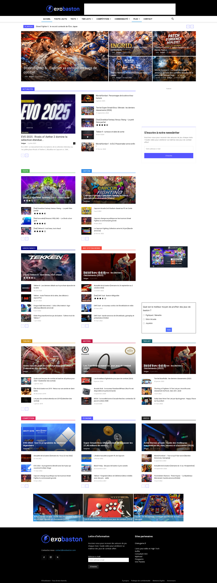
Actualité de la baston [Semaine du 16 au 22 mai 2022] (53, 456)
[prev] (188, 26)
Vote (169, 330)
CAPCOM (86, 171)
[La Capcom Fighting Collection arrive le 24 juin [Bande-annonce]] (86, 231)
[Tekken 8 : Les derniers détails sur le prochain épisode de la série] (26, 288)
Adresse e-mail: (94, 556)
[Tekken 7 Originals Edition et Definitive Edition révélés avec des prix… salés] (86, 478)
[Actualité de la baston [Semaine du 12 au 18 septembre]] (147, 468)
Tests (73, 19)
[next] (192, 26)
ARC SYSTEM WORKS (91, 248)
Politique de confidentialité (140, 581)
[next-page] (26, 155)
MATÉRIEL (87, 341)
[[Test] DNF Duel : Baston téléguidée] (86, 298)
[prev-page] (22, 155)
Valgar (23, 143)
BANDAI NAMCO (29, 248)
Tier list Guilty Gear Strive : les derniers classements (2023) (103, 274)
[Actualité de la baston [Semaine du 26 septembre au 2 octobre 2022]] (86, 288)
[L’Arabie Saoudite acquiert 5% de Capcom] (86, 458)
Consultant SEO (141, 554)
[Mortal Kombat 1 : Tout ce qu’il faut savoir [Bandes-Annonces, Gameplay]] (147, 458)
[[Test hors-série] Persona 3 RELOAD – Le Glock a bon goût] (26, 221)
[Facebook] (43, 557)
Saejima (87, 201)
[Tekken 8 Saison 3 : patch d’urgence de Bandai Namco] (174, 43)
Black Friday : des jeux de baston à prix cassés (111, 466)
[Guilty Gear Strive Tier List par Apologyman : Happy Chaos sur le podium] (147, 401)
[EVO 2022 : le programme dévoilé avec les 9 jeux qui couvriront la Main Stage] (26, 468)
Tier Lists (86, 19)
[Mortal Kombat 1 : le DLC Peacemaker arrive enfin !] (87, 147)
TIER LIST (147, 341)
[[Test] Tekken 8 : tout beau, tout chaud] (26, 231)
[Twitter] (57, 557)
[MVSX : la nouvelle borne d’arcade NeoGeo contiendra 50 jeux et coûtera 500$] (86, 401)
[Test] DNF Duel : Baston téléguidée (106, 296)
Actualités (25, 132)
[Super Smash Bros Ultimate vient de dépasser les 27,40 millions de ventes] (108, 440)
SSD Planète (140, 562)
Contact (148, 19)
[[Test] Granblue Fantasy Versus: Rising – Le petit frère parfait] (87, 122)
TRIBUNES (27, 341)
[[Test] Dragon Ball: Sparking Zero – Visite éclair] (48, 193)
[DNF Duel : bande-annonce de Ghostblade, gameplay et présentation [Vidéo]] (86, 318)
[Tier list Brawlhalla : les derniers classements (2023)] (147, 381)
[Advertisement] (130, 9)
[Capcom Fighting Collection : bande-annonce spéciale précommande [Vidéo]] (108, 193)
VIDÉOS (146, 418)
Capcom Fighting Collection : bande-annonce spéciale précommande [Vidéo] (106, 196)
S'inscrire (169, 156)
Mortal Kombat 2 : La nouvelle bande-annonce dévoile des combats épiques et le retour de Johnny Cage (79, 26)
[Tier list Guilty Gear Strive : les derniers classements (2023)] (108, 270)
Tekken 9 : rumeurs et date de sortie (110, 132)
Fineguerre (139, 559)
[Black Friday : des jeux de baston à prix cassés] (86, 468)
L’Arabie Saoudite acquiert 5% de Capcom (109, 456)
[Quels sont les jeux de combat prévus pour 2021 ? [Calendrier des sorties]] (48, 361)
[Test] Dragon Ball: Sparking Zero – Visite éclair (46, 197)
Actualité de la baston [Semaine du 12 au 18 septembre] (174, 466)
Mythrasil (138, 556)
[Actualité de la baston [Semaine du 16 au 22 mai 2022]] (26, 458)
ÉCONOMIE (87, 418)
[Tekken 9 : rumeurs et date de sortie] (87, 135)
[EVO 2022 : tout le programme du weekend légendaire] (48, 440)
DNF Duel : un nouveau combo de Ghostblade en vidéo (113, 306)
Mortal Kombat (161, 78)
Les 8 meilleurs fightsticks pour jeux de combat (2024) (113, 378)
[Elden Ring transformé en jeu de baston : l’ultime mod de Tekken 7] (26, 318)
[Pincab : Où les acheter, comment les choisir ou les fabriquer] (158, 509)
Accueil (46, 19)
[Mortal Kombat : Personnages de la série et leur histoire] (87, 98)
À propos (125, 581)
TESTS (25, 171)
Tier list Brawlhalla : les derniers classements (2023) (172, 378)
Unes (26, 76)
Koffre (137, 551)
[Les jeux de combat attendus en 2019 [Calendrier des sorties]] (26, 400)
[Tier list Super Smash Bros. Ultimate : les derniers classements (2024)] (87, 110)
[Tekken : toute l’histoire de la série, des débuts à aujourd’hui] (26, 298)
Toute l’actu (60, 19)
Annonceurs (171, 581)
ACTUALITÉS (28, 89)
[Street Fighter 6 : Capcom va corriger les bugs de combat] (64, 56)
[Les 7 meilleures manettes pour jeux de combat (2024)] (108, 363)
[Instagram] (50, 557)
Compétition (102, 19)
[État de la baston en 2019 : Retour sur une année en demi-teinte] (26, 391)
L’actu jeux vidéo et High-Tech (147, 548)
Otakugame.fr (140, 543)
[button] (173, 19)
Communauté (121, 19)
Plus (135, 19)
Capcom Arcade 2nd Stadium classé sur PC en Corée (113, 208)
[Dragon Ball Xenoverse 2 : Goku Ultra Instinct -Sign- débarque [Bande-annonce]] (26, 308)
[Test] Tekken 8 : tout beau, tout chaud (47, 228)
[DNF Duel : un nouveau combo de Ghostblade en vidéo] (86, 308)
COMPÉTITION (28, 418)
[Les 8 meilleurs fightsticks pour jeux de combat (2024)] (86, 381)
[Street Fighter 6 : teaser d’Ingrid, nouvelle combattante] (130, 43)
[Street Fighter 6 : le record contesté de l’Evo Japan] (130, 68)
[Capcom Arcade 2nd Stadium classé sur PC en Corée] (86, 211)
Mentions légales (159, 581)
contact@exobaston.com (65, 550)
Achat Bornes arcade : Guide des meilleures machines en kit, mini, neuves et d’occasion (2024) (169, 444)
